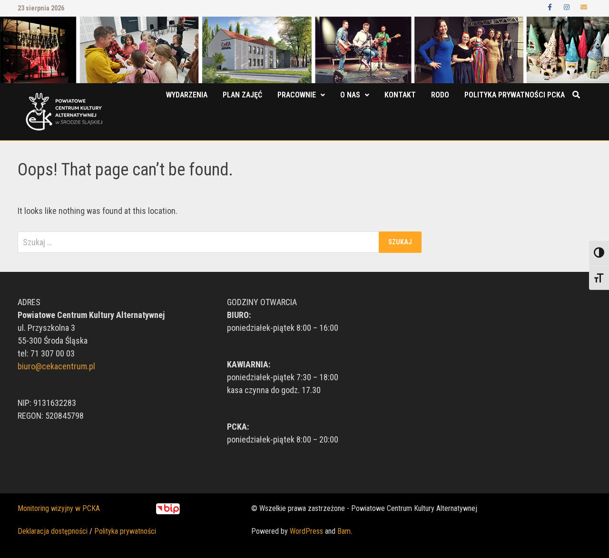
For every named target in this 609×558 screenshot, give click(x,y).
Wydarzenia (186, 94)
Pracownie (296, 94)
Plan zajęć (242, 94)
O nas (350, 94)
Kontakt (400, 94)
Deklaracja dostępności (53, 531)
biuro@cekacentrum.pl (56, 366)
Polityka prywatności (125, 531)
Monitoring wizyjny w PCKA (59, 508)
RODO (440, 94)
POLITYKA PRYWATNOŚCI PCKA (514, 94)
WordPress (306, 531)
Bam (344, 531)
